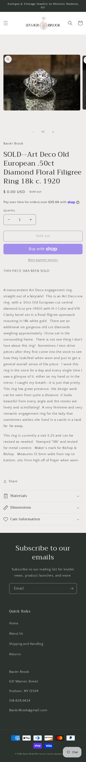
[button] (6, 23)
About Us (16, 634)
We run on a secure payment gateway (53, 754)
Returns (15, 654)
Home (13, 623)
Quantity (9, 210)
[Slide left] (33, 132)
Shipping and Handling (26, 644)
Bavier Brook (28, 754)
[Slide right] (53, 132)
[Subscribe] (72, 588)
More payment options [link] (43, 259)
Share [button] (13, 481)
